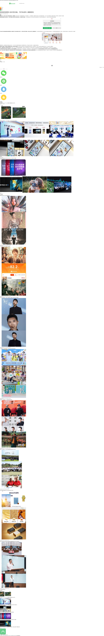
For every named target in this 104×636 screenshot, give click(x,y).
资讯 (1, 0)
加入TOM (6, 634)
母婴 (9, 0)
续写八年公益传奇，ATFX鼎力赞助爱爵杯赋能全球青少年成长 (8, 449)
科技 (17, 0)
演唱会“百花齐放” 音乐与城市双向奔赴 (5, 195)
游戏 (5, 0)
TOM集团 (1, 634)
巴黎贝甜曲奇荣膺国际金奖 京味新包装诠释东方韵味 (6, 490)
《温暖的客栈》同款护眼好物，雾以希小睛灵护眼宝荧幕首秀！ (8, 348)
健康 (13, 0)
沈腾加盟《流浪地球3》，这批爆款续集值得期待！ (6, 399)
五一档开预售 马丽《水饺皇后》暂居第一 (5, 246)
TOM (0, 159)
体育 (4, 0)
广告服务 (4, 634)
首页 (0, 0)
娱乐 (3, 0)
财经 (12, 0)
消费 (14, 0)
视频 (11, 0)
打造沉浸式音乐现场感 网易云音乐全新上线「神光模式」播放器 (8, 158)
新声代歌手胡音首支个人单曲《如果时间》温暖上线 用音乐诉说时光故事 (9, 297)
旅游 (7, 0)
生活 (8, 0)
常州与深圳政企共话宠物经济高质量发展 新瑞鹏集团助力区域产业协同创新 (9, 541)
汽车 (16, 0)
